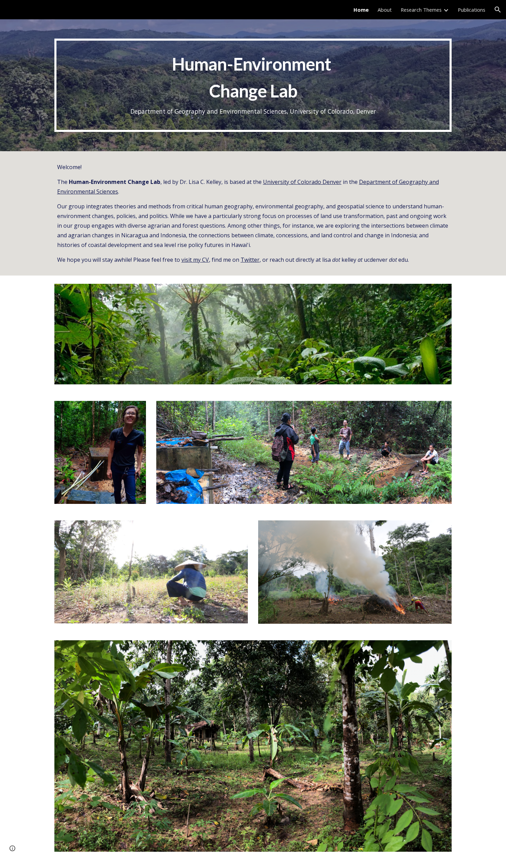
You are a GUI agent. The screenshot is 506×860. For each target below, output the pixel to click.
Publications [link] (471, 9)
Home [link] (361, 9)
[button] (497, 9)
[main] (253, 85)
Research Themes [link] (421, 9)
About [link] (385, 9)
